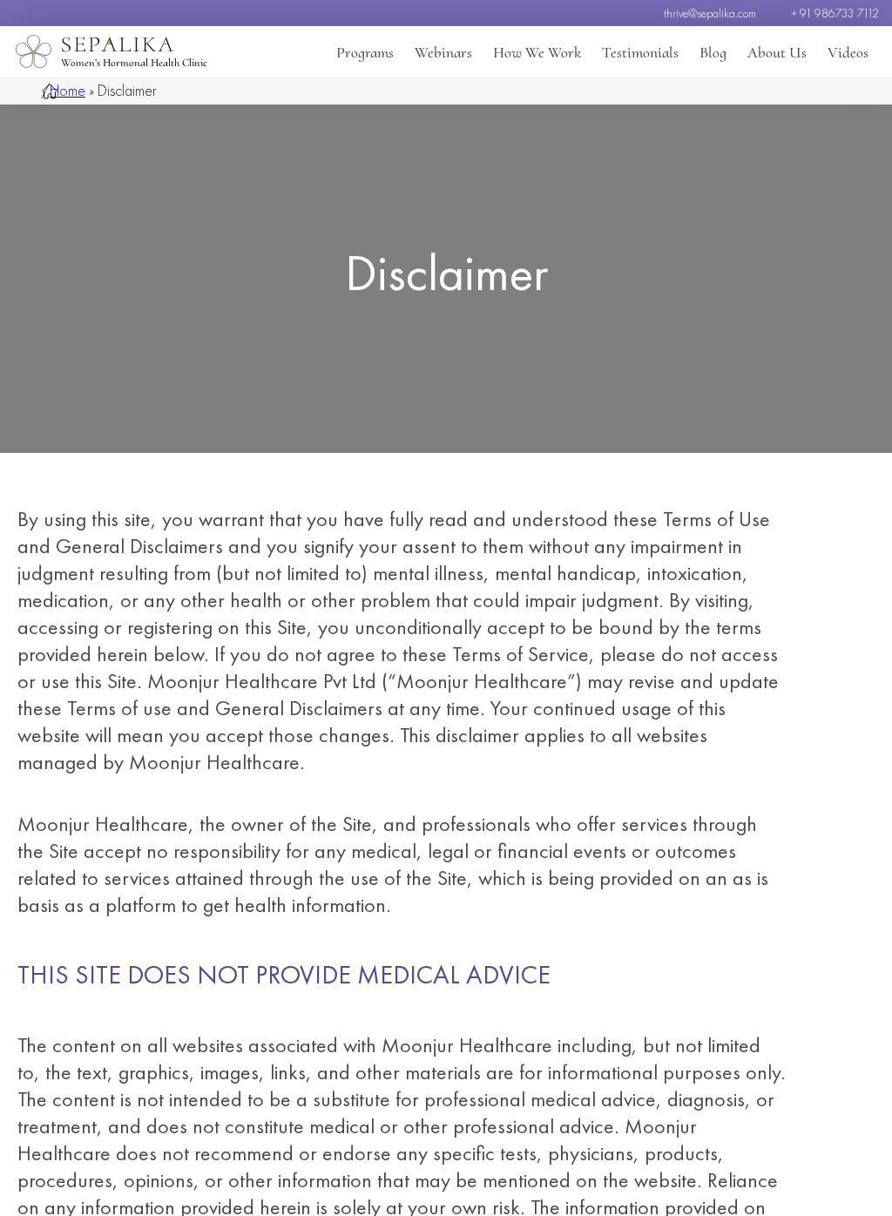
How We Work (537, 52)
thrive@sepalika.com (710, 13)
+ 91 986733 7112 (835, 13)
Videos (848, 52)
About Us (777, 52)
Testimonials (640, 52)
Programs (365, 52)
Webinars (443, 52)
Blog (712, 52)
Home (67, 90)
